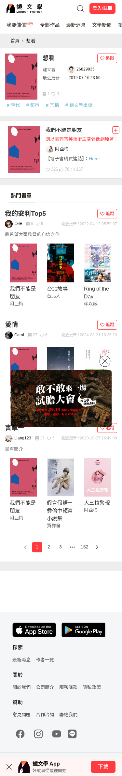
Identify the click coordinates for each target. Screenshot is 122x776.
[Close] (104, 361)
